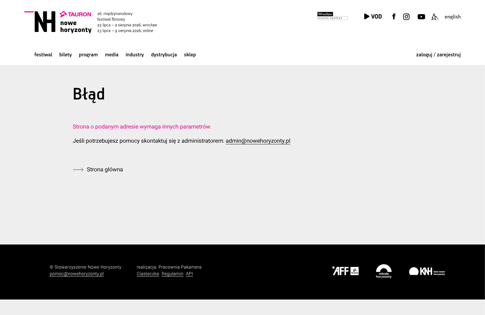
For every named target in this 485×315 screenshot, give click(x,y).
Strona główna (105, 169)
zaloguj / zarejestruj (438, 55)
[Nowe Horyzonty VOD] (372, 17)
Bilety (65, 55)
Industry (135, 55)
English (453, 17)
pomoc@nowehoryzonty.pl (77, 274)
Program (88, 55)
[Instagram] (406, 21)
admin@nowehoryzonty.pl (258, 141)
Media (111, 55)
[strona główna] (98, 22)
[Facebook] (394, 21)
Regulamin (172, 274)
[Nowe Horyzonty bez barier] (435, 21)
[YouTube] (420, 21)
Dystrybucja (164, 55)
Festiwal (43, 55)
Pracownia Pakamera (180, 267)
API (189, 274)
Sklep (190, 55)
